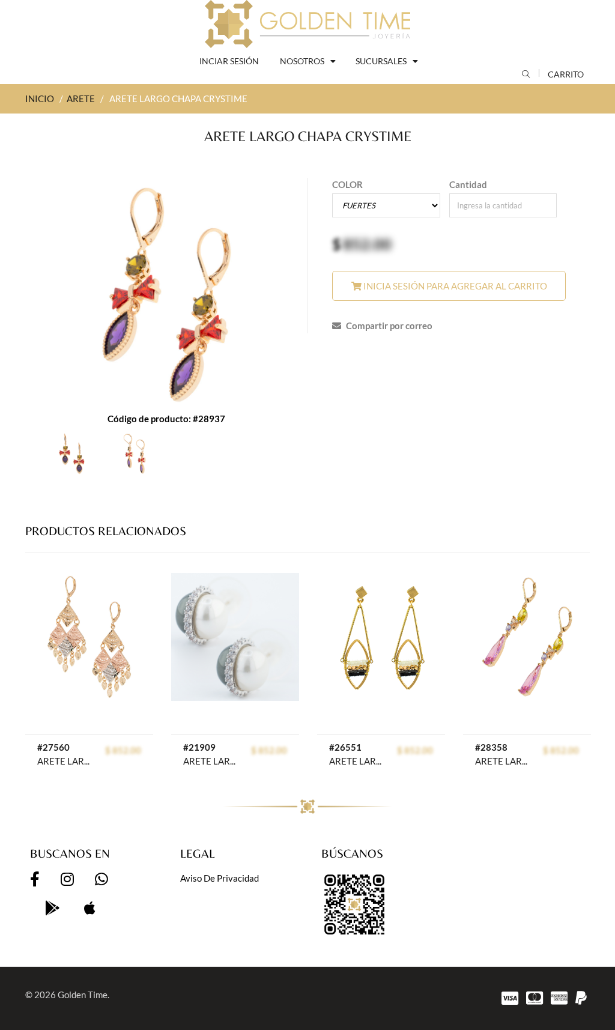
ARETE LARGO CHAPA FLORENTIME (63, 761)
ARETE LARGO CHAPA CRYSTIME (501, 761)
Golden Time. (83, 994)
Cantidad (468, 184)
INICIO (39, 98)
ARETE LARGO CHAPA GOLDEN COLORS (355, 761)
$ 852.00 (123, 750)
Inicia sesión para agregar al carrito (454, 285)
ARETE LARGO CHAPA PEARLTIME (209, 761)
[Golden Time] (307, 24)
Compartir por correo (388, 325)
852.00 (367, 244)
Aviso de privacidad (219, 878)
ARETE (81, 98)
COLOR (347, 184)
